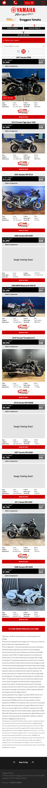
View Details (23, 117)
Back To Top (23, 762)
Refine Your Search (11, 40)
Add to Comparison (11, 66)
